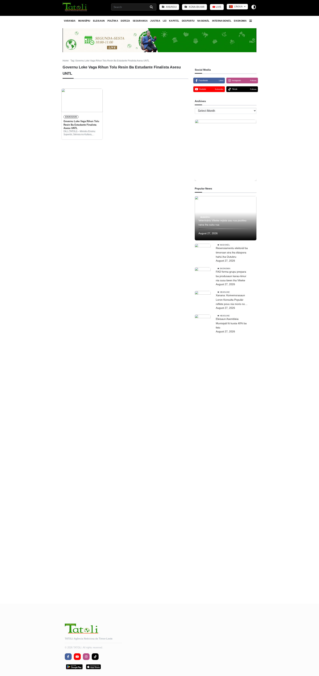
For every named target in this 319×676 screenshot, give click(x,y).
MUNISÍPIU (84, 21)
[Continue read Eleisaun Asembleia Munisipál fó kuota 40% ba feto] (203, 452)
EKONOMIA (240, 21)
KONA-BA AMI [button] (196, 7)
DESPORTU (188, 21)
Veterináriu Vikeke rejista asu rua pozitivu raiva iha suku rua (222, 222)
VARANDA (70, 21)
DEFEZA (125, 21)
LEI (164, 21)
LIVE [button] (218, 7)
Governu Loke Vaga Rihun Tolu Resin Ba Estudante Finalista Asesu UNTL (81, 124)
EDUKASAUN (71, 117)
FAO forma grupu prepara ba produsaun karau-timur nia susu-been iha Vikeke (231, 276)
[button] (75, 7)
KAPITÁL (174, 21)
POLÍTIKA (112, 21)
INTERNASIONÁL (221, 21)
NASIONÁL (203, 21)
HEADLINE (225, 292)
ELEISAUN (99, 21)
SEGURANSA (140, 21)
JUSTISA (155, 21)
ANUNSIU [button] (171, 7)
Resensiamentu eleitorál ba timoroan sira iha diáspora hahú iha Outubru (232, 252)
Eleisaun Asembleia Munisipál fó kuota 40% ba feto (231, 323)
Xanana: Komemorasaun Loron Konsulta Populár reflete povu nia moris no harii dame (230, 300)
